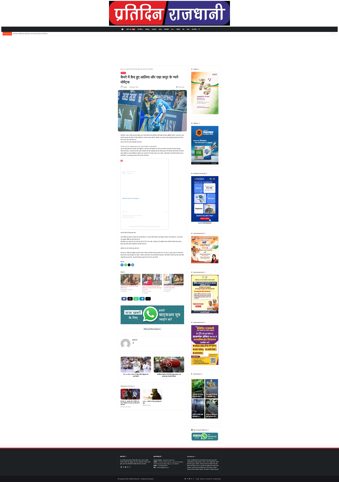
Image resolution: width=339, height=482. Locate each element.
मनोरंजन (128, 69)
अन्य (172, 29)
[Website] (133, 343)
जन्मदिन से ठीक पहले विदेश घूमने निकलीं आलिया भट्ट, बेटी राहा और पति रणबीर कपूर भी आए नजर (151, 287)
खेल (183, 29)
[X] (123, 467)
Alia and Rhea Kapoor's (152, 329)
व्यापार (188, 29)
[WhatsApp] (130, 467)
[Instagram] (128, 467)
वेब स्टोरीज (194, 29)
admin (125, 87)
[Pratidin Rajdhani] (169, 13)
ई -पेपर (131, 29)
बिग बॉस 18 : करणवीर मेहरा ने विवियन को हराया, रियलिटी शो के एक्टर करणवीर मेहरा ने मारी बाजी (130, 402)
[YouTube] (125, 467)
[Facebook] (121, 467)
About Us (202, 479)
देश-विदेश (140, 29)
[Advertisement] (169, 50)
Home (123, 69)
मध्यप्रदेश (154, 29)
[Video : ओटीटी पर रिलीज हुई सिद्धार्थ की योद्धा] (152, 394)
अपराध (160, 29)
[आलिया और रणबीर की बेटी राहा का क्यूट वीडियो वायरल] (130, 279)
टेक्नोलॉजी (166, 29)
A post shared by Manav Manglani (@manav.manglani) (144, 226)
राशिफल (178, 29)
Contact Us (209, 479)
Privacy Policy (217, 479)
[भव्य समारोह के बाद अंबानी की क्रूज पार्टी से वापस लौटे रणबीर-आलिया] (173, 279)
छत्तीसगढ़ (147, 29)
